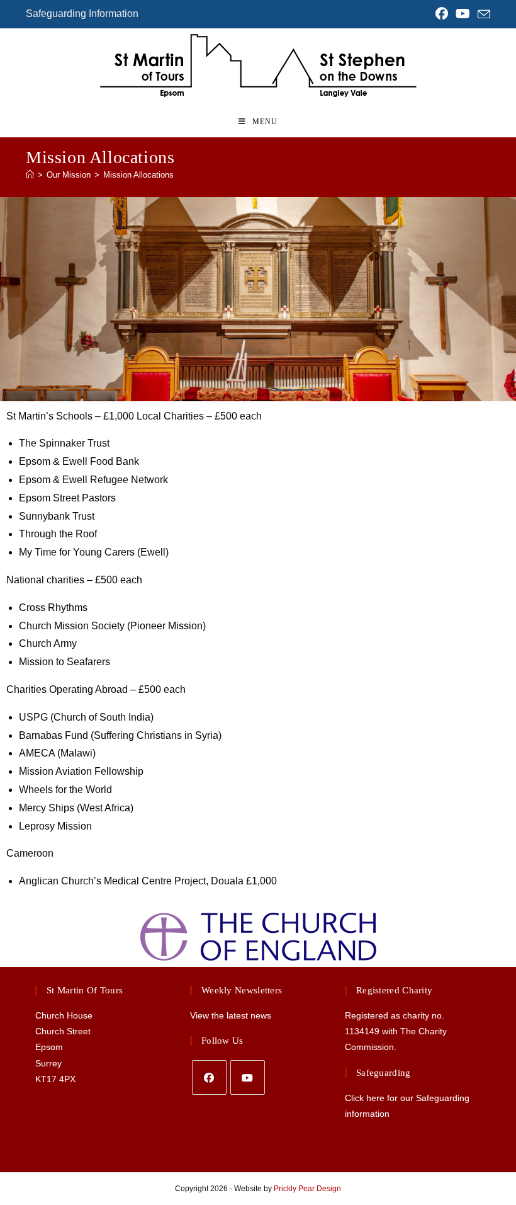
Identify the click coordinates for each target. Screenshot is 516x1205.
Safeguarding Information (82, 13)
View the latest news (230, 1015)
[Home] (30, 175)
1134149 (362, 1031)
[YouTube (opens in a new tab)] (463, 14)
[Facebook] (209, 1077)
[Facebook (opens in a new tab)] (442, 14)
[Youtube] (247, 1077)
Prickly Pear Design (307, 1188)
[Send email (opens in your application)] (482, 14)
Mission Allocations (138, 175)
